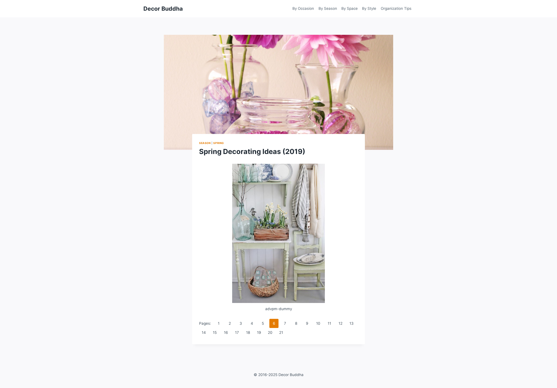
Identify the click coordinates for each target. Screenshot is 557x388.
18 (248, 332)
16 (226, 332)
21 (281, 332)
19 (259, 332)
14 (204, 332)
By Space (349, 8)
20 (270, 332)
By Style (369, 8)
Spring (218, 143)
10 (318, 323)
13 (351, 323)
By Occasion (303, 8)
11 (329, 323)
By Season (328, 8)
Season (205, 143)
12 (340, 323)
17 (237, 332)
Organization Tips (396, 8)
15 (215, 332)
